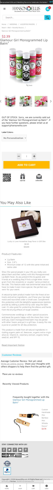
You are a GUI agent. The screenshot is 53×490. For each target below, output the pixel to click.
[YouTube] (20, 450)
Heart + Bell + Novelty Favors (13, 28)
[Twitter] (9, 450)
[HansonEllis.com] (26, 9)
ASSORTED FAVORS (27, 24)
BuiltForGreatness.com (25, 481)
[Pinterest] (26, 450)
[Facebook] (4, 450)
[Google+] (15, 450)
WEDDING (13, 24)
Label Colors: (8, 132)
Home (4, 24)
